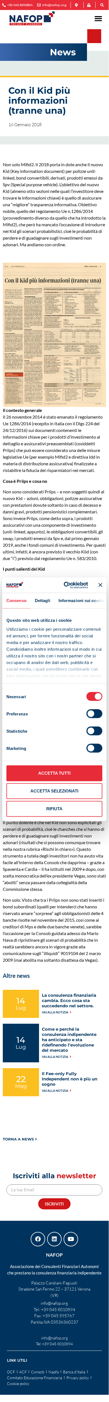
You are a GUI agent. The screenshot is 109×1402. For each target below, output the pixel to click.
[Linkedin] (54, 1239)
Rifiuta (54, 808)
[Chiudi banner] (100, 585)
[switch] (94, 713)
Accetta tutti (54, 773)
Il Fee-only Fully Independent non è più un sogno (69, 1079)
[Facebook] (38, 1239)
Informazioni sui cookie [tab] (82, 600)
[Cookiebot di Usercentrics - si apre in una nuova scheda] (66, 585)
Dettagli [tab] (42, 600)
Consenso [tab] (16, 600)
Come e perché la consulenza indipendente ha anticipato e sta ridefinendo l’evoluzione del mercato (69, 1039)
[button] (102, 5)
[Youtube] (71, 1239)
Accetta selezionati (54, 791)
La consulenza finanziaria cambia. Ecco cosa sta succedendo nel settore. (69, 1000)
